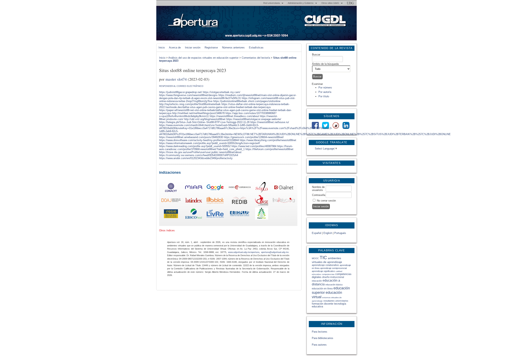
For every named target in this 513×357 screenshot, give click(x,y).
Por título (323, 96)
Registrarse (211, 47)
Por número (325, 87)
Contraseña (318, 195)
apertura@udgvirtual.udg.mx (275, 252)
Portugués (340, 233)
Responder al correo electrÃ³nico (181, 86)
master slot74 (176, 79)
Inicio (162, 47)
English (327, 233)
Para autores (319, 344)
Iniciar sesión (192, 47)
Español (316, 233)
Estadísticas (256, 47)
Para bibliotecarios (322, 338)
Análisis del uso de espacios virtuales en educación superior (203, 57)
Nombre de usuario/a (318, 189)
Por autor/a (324, 91)
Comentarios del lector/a (256, 57)
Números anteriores (233, 47)
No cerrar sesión (326, 200)
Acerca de (175, 47)
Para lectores (319, 331)
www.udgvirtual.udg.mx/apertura (243, 252)
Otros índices (167, 230)
